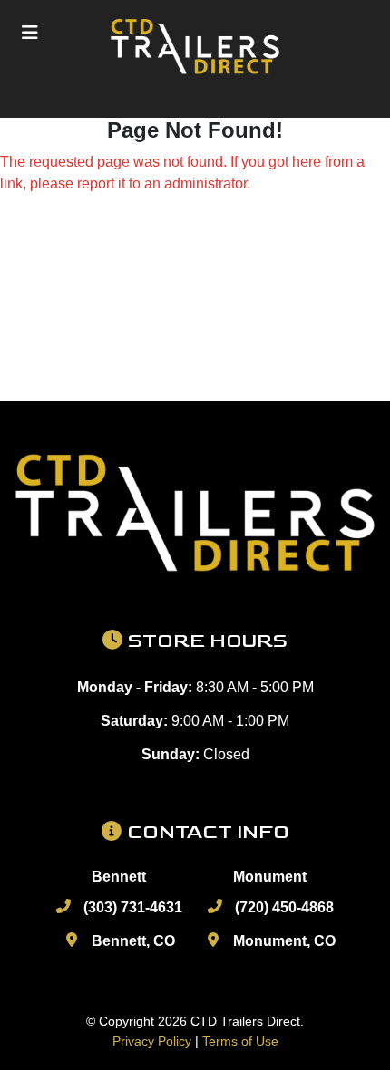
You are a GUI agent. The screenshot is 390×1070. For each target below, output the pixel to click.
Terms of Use (240, 1041)
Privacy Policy (151, 1041)
